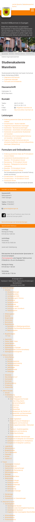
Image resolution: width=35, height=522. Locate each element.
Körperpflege (16, 409)
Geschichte (8, 339)
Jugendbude (8, 446)
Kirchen (7, 456)
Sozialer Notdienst (12, 302)
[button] (32, 10)
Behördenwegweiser (13, 361)
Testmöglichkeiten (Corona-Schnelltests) (17, 349)
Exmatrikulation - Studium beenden (14, 123)
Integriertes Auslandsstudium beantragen (16, 126)
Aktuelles (7, 290)
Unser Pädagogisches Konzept (19, 399)
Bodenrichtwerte (12, 369)
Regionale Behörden (13, 365)
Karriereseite (8, 379)
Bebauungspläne (12, 330)
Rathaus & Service (20, 54)
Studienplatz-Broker (10, 180)
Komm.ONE (21, 285)
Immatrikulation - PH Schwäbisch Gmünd (16, 178)
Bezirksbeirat (9, 322)
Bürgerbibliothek (10, 450)
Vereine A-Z (8, 458)
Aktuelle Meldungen (13, 292)
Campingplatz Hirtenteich (12, 464)
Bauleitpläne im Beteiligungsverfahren (18, 326)
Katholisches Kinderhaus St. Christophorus (20, 441)
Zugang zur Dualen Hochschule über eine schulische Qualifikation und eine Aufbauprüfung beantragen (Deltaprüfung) (18, 142)
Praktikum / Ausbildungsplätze (19, 429)
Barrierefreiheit (17, 283)
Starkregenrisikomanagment (13, 351)
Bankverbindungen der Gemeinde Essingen (14, 222)
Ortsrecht (10, 359)
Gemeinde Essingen (8, 288)
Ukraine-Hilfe (9, 387)
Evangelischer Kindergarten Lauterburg (18, 443)
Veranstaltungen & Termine (15, 298)
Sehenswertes (9, 478)
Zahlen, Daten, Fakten (11, 341)
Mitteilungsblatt (9, 314)
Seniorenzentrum (10, 448)
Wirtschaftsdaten (10, 515)
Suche (14, 6)
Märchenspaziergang (11, 472)
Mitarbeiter (8, 375)
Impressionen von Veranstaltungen (15, 498)
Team (11, 427)
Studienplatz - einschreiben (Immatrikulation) (17, 130)
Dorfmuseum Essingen (14, 491)
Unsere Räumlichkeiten (17, 433)
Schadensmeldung (10, 383)
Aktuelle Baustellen (13, 294)
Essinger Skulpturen (11, 466)
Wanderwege (9, 494)
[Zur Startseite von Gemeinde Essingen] (6, 13)
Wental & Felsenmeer (13, 484)
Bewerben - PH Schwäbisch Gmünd (14, 168)
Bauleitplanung (9, 324)
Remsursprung (11, 489)
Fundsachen (8, 385)
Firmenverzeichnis (10, 519)
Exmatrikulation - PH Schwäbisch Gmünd (16, 176)
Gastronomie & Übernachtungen (14, 468)
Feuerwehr (8, 454)
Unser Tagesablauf (15, 419)
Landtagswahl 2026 (13, 296)
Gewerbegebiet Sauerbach (15, 510)
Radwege (7, 474)
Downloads (8, 381)
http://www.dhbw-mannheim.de (23, 110)
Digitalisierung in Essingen (13, 347)
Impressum (4, 281)
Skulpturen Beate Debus (12, 476)
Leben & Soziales (7, 391)
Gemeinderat (9, 320)
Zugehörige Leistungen (11, 79)
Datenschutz (12, 281)
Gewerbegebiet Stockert (14, 506)
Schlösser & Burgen (13, 480)
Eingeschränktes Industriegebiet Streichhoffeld (21, 512)
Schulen (7, 393)
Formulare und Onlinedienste (12, 81)
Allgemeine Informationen (12, 77)
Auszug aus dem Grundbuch (15, 308)
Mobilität (7, 316)
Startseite (11, 54)
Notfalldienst (11, 300)
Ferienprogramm (12, 310)
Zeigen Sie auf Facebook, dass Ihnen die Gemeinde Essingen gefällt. (18, 215)
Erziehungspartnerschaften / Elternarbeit (22, 425)
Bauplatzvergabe (10, 334)
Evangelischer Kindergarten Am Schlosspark (20, 438)
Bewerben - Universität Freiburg (13, 170)
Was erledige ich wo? (11, 377)
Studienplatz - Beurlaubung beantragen (16, 128)
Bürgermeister (9, 318)
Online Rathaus (30, 54)
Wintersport (8, 496)
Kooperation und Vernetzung (18, 431)
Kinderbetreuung (10, 395)
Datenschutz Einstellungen (25, 281)
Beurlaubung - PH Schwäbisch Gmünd (15, 162)
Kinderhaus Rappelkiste (14, 397)
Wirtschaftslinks (10, 517)
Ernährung (15, 407)
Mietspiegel (10, 371)
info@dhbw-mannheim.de (24, 107)
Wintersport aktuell (13, 306)
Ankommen (15, 405)
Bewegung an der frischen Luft (21, 411)
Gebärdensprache (28, 4)
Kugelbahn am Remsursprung (14, 470)
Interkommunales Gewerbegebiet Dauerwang (20, 508)
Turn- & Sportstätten (11, 452)
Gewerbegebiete (9, 504)
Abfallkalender (11, 304)
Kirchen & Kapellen (13, 482)
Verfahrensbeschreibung (14, 363)
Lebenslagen (11, 367)
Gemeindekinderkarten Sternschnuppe (18, 436)
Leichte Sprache (17, 4)
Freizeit (4, 462)
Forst (8, 336)
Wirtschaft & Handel (8, 502)
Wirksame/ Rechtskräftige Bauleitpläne (18, 328)
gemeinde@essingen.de (11, 208)
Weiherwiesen (11, 486)
